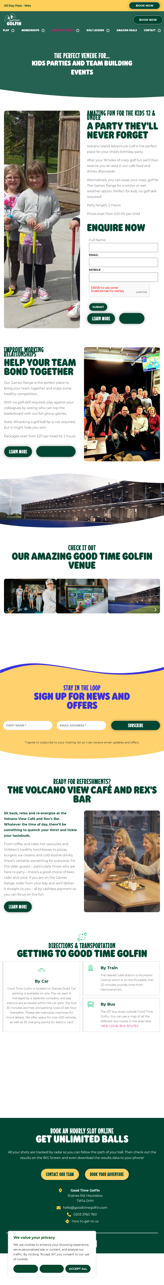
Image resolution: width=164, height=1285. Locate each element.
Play (6, 30)
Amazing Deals (127, 30)
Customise (25, 1269)
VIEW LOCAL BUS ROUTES (119, 1026)
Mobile (95, 270)
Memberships (30, 30)
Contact (150, 30)
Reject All (51, 1269)
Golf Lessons (95, 30)
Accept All (78, 1269)
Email (93, 255)
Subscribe (135, 725)
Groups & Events (63, 30)
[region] (52, 1254)
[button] (8, 609)
